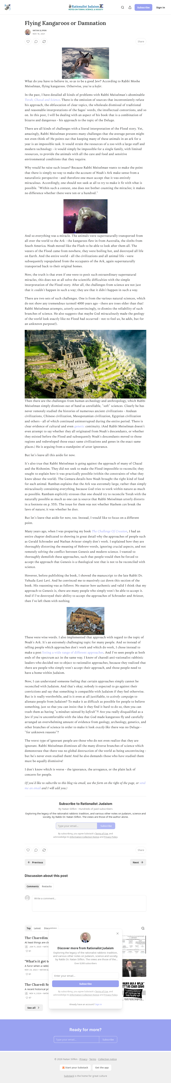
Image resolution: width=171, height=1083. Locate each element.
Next (136, 862)
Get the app (102, 1067)
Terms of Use (101, 991)
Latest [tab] (37, 928)
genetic (79, 426)
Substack (69, 1075)
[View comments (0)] (36, 41)
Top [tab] (29, 928)
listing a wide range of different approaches (72, 652)
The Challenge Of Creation (109, 531)
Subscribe (143, 7)
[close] (117, 933)
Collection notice (107, 1059)
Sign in (160, 7)
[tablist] (39, 886)
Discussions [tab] (50, 928)
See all (31, 1007)
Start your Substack (76, 1067)
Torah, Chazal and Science (42, 99)
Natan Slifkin (40, 30)
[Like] (28, 41)
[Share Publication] (130, 7)
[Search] (122, 7)
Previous (37, 862)
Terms (92, 1059)
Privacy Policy (110, 994)
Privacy (83, 1059)
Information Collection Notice (84, 994)
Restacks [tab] (47, 886)
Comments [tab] (33, 886)
